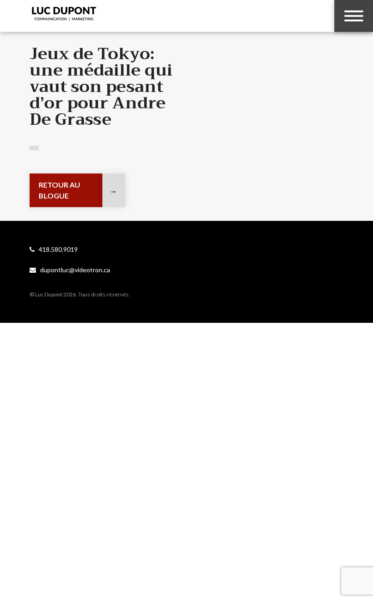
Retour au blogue (59, 190)
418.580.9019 (56, 249)
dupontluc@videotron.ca (73, 270)
